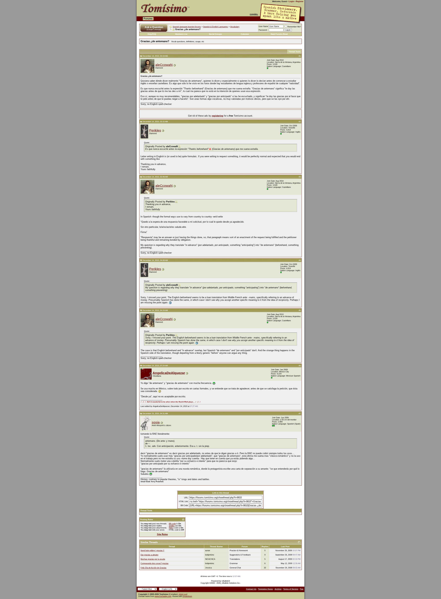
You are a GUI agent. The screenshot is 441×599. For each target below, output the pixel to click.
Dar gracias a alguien (149, 555)
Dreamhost (187, 596)
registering (217, 115)
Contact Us (251, 589)
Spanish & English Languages (215, 27)
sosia (156, 422)
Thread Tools (294, 52)
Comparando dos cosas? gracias (154, 563)
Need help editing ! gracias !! (152, 550)
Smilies (172, 526)
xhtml (181, 594)
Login (291, 1)
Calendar (245, 34)
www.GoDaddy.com (163, 596)
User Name (263, 26)
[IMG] (171, 528)
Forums (148, 18)
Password (263, 30)
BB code (172, 524)
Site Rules (162, 534)
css (185, 594)
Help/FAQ (152, 34)
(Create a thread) (154, 30)
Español (254, 14)
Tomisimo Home (265, 589)
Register (299, 1)
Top (301, 589)
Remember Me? (294, 27)
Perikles (155, 130)
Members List (181, 34)
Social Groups (215, 34)
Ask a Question (154, 27)
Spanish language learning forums (187, 27)
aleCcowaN (164, 65)
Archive (278, 589)
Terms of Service (290, 589)
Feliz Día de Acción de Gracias (153, 568)
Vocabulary (234, 27)
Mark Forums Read (279, 34)
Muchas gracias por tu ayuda (153, 559)
